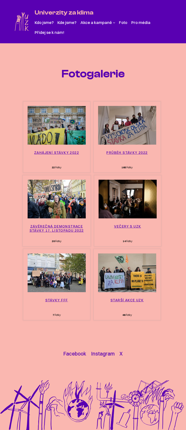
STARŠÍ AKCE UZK (127, 300)
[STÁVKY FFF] (57, 290)
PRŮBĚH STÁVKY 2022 (126, 153)
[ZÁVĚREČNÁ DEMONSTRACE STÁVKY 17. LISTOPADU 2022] (57, 217)
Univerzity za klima (64, 12)
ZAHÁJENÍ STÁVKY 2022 (56, 153)
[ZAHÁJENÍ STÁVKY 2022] (57, 143)
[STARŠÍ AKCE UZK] (127, 290)
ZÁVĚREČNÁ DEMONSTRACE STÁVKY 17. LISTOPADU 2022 (57, 228)
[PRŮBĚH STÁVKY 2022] (127, 143)
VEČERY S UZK (127, 226)
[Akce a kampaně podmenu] (114, 22)
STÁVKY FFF (56, 300)
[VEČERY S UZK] (128, 217)
